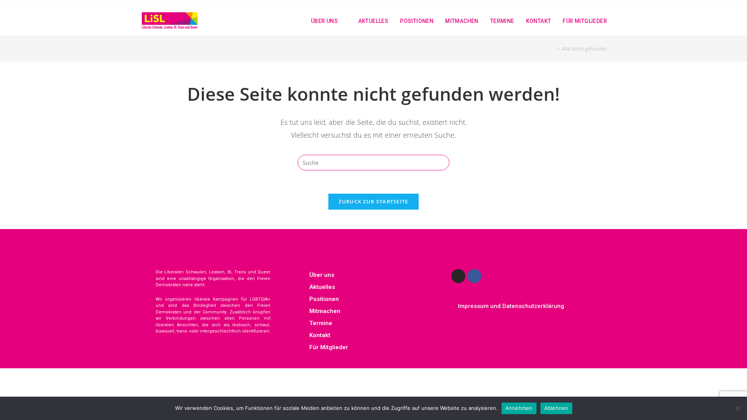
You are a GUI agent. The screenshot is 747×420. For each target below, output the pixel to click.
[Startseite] (552, 48)
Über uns (321, 274)
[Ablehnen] (737, 408)
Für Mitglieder (328, 347)
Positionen (324, 299)
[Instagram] (458, 276)
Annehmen (519, 408)
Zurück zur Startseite (373, 201)
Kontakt (319, 335)
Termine (320, 323)
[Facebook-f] (474, 276)
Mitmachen (324, 311)
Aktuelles (322, 287)
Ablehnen (556, 408)
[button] (373, 275)
